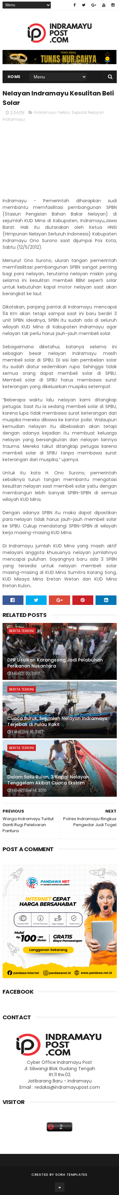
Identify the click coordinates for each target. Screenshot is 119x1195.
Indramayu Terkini (51, 112)
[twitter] (84, 5)
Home (14, 76)
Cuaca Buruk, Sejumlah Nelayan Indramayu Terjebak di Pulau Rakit (57, 721)
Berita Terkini (21, 630)
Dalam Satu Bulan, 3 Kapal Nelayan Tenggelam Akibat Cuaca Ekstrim (48, 780)
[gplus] (93, 5)
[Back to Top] (59, 1187)
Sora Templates (71, 1174)
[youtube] (104, 5)
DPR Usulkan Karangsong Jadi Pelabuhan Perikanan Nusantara (55, 663)
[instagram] (113, 5)
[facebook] (74, 5)
